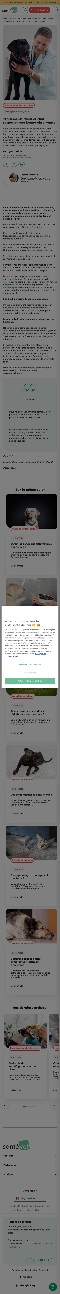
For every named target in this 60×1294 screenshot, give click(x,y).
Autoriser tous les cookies (30, 681)
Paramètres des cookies (30, 665)
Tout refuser (30, 673)
